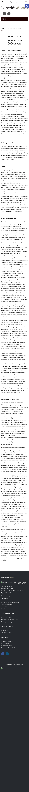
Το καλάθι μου (5, 630)
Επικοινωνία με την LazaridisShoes (10, 602)
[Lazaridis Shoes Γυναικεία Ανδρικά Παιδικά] (14, 7)
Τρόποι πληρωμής (6, 617)
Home (2, 28)
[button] (27, 6)
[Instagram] (8, 13)
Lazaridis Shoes (19, 664)
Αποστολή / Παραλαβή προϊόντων (10, 619)
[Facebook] (4, 13)
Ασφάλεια (4, 609)
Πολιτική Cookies (5, 606)
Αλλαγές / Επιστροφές (7, 622)
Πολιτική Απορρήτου (6, 604)
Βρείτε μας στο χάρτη (6, 596)
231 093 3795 (20, 583)
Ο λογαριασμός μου (6, 632)
